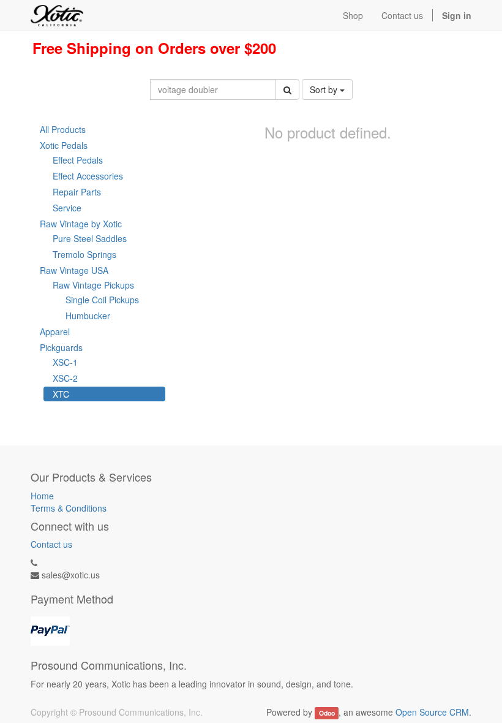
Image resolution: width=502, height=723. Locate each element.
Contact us (51, 544)
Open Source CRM (432, 712)
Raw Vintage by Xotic (81, 224)
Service (67, 208)
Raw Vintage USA (74, 270)
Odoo (327, 712)
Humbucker (88, 315)
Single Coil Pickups (102, 299)
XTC (61, 394)
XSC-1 (65, 362)
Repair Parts (77, 192)
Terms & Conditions (69, 508)
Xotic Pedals (64, 145)
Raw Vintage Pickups (93, 285)
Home (42, 496)
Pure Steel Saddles (90, 238)
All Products (63, 129)
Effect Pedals (78, 160)
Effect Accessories (88, 176)
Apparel (55, 331)
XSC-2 (65, 378)
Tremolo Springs (84, 254)
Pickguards (61, 347)
